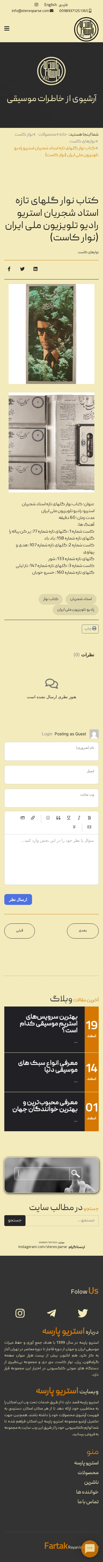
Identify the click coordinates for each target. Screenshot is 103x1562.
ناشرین (91, 1482)
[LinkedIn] (35, 270)
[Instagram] (36, 5)
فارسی (63, 5)
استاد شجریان (81, 599)
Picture (22, 818)
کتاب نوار (50, 599)
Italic (79, 818)
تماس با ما (88, 1502)
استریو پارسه (86, 1463)
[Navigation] (6, 29)
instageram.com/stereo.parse (42, 1247)
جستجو (15, 1220)
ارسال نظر (18, 899)
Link (32, 818)
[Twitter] (22, 270)
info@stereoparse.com (30, 11)
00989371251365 (73, 11)
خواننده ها (87, 1492)
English (50, 5)
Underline (68, 818)
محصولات (88, 1473)
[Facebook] (9, 270)
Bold (89, 818)
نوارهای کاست (88, 252)
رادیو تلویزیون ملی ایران (75, 610)
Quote (58, 818)
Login (47, 733)
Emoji (48, 818)
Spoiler (74, 827)
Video (89, 827)
